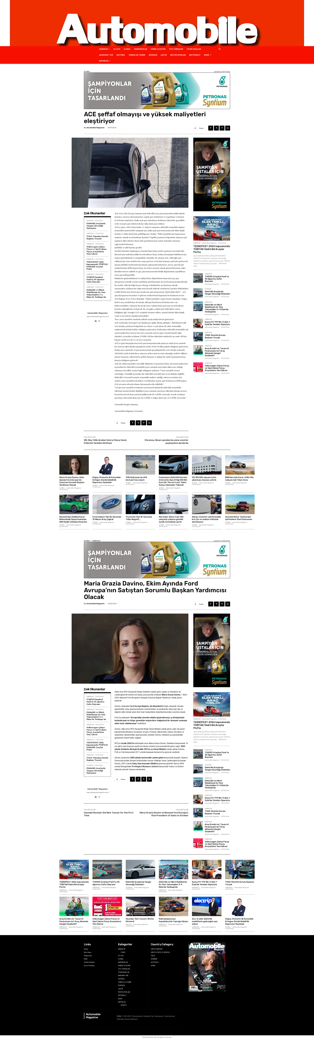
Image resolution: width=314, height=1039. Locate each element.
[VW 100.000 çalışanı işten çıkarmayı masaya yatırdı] (206, 465)
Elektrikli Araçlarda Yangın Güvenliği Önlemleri (95, 225)
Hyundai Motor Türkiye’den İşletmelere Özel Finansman (238, 518)
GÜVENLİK (153, 55)
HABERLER (103, 49)
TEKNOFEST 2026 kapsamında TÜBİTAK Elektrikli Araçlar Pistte (97, 265)
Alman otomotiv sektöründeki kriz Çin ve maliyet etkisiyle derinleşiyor (206, 519)
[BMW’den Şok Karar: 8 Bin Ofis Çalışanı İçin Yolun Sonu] (240, 465)
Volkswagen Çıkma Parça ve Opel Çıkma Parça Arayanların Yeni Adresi (96, 250)
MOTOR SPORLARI (178, 55)
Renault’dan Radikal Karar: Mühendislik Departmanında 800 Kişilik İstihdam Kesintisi (73, 519)
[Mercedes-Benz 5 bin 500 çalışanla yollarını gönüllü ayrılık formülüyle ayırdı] (173, 504)
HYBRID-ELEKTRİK (158, 49)
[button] (219, 49)
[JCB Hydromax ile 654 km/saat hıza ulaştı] (140, 465)
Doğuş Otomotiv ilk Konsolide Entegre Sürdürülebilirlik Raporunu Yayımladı (106, 480)
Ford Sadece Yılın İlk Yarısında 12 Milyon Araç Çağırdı (106, 518)
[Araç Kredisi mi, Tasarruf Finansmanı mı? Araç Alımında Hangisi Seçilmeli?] (198, 350)
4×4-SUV (116, 49)
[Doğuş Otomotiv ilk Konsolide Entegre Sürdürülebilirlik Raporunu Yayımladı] (107, 465)
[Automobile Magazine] (157, 23)
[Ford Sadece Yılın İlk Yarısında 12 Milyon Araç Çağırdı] (107, 504)
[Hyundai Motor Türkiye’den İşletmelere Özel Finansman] (240, 504)
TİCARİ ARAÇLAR (194, 49)
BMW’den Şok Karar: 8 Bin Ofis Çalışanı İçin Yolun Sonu (239, 478)
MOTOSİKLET (195, 55)
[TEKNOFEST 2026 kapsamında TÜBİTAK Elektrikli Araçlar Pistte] (211, 228)
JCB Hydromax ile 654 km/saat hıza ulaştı (136, 478)
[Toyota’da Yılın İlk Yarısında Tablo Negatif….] (140, 504)
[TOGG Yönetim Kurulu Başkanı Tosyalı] (198, 337)
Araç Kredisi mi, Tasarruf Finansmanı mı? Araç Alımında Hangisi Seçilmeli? (217, 352)
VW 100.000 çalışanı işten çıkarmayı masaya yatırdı (204, 478)
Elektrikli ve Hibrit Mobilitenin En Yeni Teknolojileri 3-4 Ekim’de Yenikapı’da (96, 293)
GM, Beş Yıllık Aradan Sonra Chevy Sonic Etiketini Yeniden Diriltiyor (105, 441)
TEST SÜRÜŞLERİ (176, 49)
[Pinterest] (222, 128)
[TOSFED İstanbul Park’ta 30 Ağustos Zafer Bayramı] (198, 278)
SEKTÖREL (120, 55)
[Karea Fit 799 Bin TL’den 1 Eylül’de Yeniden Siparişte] (198, 323)
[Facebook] (210, 128)
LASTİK (164, 55)
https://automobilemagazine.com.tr (97, 316)
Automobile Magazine (95, 127)
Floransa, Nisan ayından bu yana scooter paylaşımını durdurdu (166, 441)
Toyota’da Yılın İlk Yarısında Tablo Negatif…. (139, 518)
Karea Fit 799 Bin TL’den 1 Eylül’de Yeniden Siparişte (217, 323)
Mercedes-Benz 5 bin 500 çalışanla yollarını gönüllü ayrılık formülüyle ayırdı (171, 519)
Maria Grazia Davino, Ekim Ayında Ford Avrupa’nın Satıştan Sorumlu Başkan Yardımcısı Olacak (71, 481)
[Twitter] (216, 128)
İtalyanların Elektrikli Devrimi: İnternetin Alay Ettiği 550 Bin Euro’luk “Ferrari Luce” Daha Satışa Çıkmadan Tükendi (173, 481)
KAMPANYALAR (140, 49)
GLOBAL (127, 49)
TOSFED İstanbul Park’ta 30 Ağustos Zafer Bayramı (95, 279)
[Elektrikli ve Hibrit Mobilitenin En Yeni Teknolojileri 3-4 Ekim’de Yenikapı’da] (198, 306)
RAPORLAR (103, 61)
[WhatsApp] (227, 128)
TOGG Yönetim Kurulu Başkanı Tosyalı (97, 237)
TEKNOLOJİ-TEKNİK (137, 55)
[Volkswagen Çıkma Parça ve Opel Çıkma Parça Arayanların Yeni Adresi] (198, 367)
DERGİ (206, 55)
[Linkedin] (96, 320)
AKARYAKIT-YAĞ (106, 55)
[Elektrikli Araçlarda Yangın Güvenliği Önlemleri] (198, 293)
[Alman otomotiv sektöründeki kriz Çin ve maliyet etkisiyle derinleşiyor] (206, 504)
